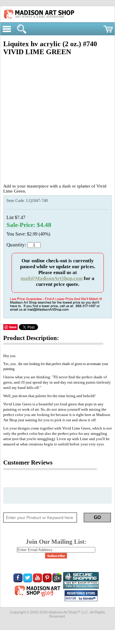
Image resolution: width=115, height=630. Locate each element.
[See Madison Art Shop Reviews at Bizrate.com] (81, 595)
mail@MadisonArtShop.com (52, 278)
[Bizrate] (90, 598)
